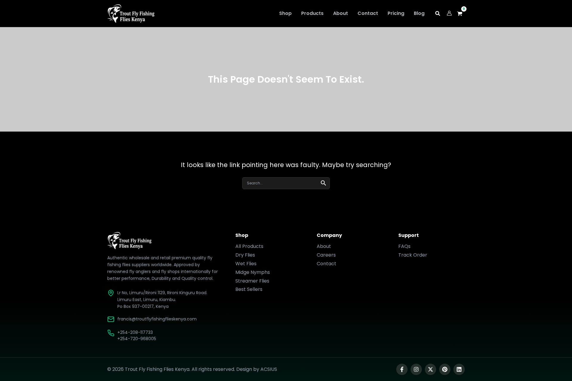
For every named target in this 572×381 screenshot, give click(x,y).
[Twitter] (430, 369)
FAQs (404, 246)
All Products (249, 246)
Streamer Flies (252, 280)
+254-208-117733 (135, 332)
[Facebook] (402, 369)
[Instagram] (416, 369)
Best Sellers (248, 289)
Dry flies (245, 255)
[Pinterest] (444, 369)
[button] (438, 14)
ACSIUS (268, 369)
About (324, 246)
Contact (326, 263)
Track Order (412, 255)
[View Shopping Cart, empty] (461, 13)
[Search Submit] (324, 182)
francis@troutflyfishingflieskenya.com (157, 319)
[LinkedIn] (459, 369)
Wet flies (246, 263)
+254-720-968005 (136, 339)
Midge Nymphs (252, 272)
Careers (326, 255)
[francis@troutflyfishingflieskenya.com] (110, 319)
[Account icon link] (449, 13)
